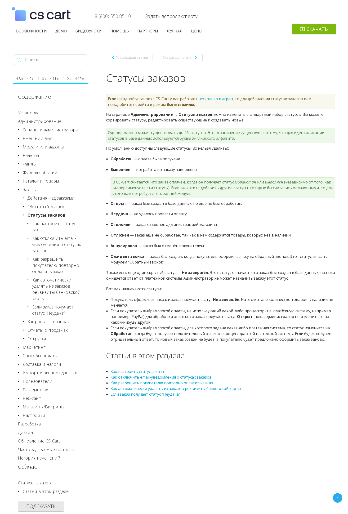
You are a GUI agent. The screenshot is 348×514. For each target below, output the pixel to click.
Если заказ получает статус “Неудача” (145, 394)
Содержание (34, 96)
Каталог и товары (41, 181)
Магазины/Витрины (43, 407)
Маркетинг (34, 347)
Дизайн (25, 432)
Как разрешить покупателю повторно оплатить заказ (162, 382)
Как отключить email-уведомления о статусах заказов (161, 377)
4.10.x (41, 78)
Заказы (30, 189)
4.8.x (19, 78)
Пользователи (37, 381)
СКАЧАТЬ (317, 29)
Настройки (34, 415)
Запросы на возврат (48, 321)
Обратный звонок (46, 206)
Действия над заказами (51, 198)
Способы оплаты (40, 355)
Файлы (29, 164)
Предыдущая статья (131, 57)
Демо (61, 31)
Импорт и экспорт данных (50, 372)
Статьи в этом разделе (46, 491)
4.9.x (30, 78)
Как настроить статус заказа (137, 371)
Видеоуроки (88, 31)
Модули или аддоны (43, 147)
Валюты (31, 155)
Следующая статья (178, 57)
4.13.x (79, 78)
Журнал (175, 31)
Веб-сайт (32, 398)
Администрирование (40, 121)
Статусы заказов (46, 215)
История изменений (39, 458)
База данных (35, 390)
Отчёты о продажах (47, 330)
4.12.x (66, 78)
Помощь (119, 31)
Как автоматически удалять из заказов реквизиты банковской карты (176, 388)
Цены (196, 31)
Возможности (31, 31)
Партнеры (147, 31)
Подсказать (41, 506)
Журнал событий (40, 172)
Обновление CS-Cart (39, 441)
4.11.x (54, 78)
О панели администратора (50, 130)
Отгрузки (36, 338)
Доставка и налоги (42, 364)
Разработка (29, 424)
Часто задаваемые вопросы (46, 449)
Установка (28, 113)
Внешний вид (37, 138)
